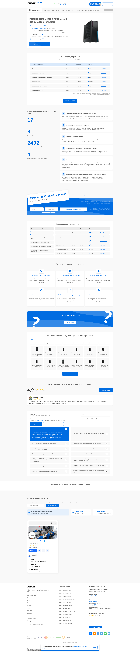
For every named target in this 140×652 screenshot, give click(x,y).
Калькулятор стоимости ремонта (35, 621)
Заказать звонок (70, 322)
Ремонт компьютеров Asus (65, 605)
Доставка (68, 10)
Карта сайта (30, 630)
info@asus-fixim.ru (94, 601)
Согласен (94, 647)
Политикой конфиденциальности (57, 507)
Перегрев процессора (61, 253)
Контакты (97, 10)
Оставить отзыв (106, 390)
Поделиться (90, 633)
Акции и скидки (80, 10)
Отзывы (62, 10)
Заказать (103, 68)
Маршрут (33, 550)
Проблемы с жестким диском (63, 241)
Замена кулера (36, 81)
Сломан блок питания (61, 245)
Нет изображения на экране (62, 237)
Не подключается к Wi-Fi (62, 249)
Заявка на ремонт (89, 10)
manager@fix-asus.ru (94, 605)
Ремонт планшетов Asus (65, 617)
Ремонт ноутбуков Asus (65, 593)
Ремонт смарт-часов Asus (65, 623)
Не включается (59, 232)
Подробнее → (103, 232)
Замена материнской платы (39, 68)
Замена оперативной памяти (39, 86)
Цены (53, 10)
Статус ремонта (108, 10)
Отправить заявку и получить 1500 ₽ (73, 209)
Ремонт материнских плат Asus (67, 611)
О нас (57, 10)
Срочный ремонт (46, 10)
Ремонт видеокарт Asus (65, 596)
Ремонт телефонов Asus (65, 590)
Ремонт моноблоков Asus (65, 614)
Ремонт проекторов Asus (65, 620)
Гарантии (73, 10)
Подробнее (41, 282)
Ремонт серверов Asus (64, 608)
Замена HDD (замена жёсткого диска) (42, 77)
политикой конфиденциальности (48, 212)
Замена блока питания (38, 73)
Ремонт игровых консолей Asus (67, 599)
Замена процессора (37, 90)
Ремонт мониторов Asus (65, 602)
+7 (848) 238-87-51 (61, 3)
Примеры (29, 600)
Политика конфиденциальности (70, 642)
